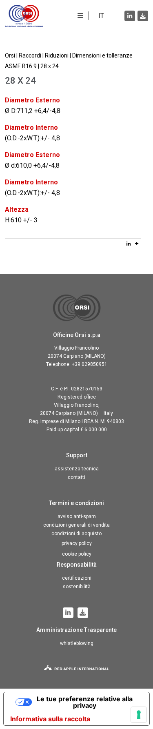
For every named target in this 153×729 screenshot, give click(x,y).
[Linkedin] (128, 243)
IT (101, 16)
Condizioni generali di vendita (76, 525)
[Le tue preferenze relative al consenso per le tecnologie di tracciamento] (138, 714)
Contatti (76, 477)
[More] (136, 243)
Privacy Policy (77, 543)
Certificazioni (76, 578)
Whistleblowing (76, 643)
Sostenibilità (77, 586)
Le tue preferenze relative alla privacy (85, 702)
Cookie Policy (76, 554)
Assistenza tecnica (77, 469)
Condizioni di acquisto (76, 533)
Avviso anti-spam (77, 516)
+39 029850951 (89, 364)
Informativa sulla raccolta (50, 719)
